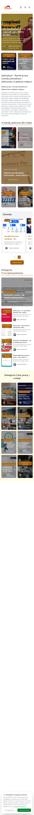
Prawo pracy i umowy (10, 292)
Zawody (7, 220)
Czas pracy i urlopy (8, 392)
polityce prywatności (20, 806)
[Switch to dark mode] (29, 7)
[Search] (25, 7)
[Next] (19, 257)
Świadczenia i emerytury (9, 133)
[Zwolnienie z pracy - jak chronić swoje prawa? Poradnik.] (17, 292)
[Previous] (15, 257)
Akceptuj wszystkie (24, 810)
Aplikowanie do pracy (10, 25)
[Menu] (21, 7)
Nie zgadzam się (10, 810)
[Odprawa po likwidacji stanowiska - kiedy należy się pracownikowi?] (17, 167)
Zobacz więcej (17, 262)
